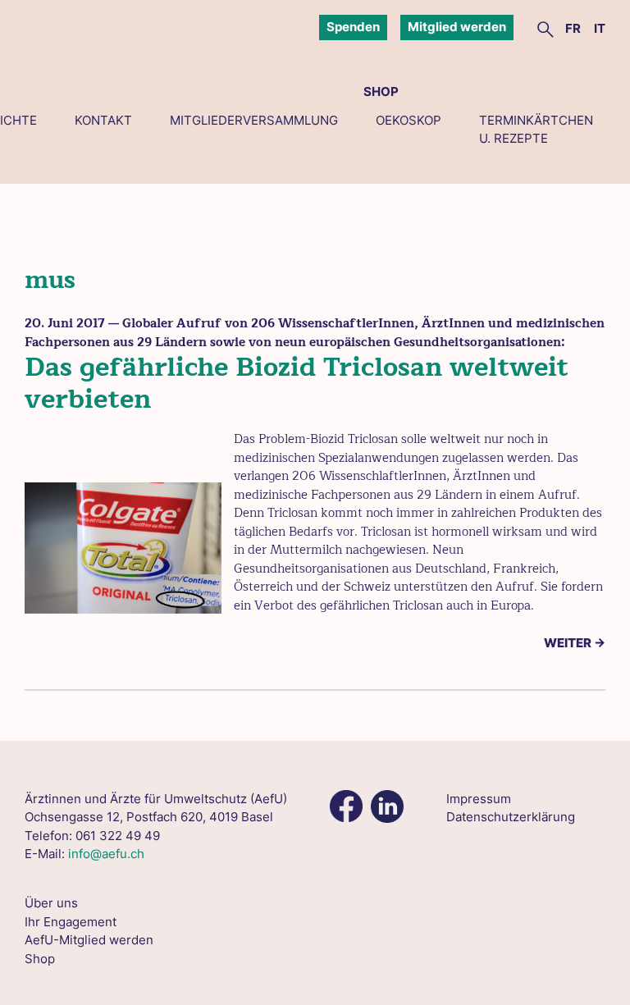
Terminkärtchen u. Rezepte (536, 129)
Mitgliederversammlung (254, 120)
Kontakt (103, 120)
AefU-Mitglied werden (89, 940)
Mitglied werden (457, 26)
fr (573, 28)
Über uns (51, 903)
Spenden (353, 26)
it (599, 28)
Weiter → (574, 643)
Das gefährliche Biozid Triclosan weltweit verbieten (296, 382)
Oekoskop (408, 120)
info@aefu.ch (106, 853)
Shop (381, 91)
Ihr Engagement (70, 922)
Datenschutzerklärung (510, 817)
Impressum (478, 798)
